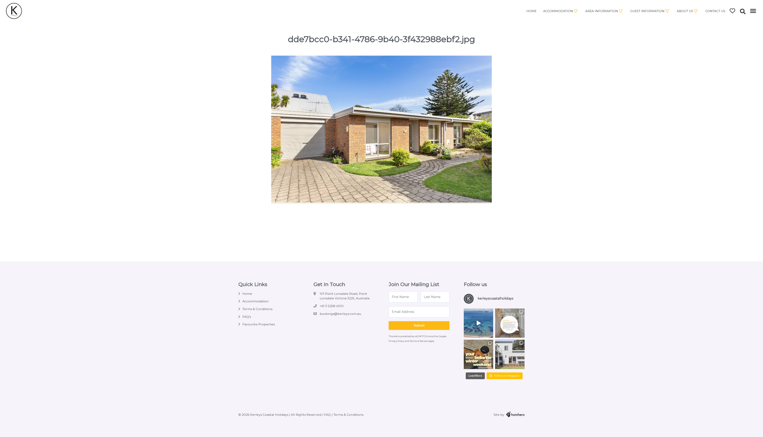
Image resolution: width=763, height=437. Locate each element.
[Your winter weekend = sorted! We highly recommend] (478, 354)
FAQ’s (246, 317)
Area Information (601, 11)
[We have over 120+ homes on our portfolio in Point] (478, 323)
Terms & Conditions (257, 309)
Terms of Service (419, 341)
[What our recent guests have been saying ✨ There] (510, 323)
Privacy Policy (397, 341)
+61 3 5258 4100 (332, 306)
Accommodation (558, 11)
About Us (685, 11)
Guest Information (647, 11)
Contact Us (715, 11)
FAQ (327, 415)
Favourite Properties (258, 324)
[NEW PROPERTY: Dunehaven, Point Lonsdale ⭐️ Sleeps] (510, 354)
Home (531, 11)
